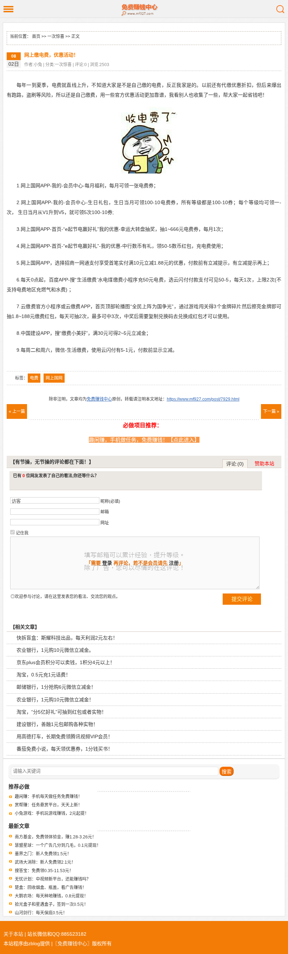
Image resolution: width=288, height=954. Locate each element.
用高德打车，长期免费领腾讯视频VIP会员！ (65, 736)
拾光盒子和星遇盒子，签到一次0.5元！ (51, 904)
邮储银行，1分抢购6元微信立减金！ (56, 687)
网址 (104, 522)
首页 (36, 36)
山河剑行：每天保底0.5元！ (41, 912)
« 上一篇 (17, 411)
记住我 (22, 533)
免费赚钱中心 (144, 9)
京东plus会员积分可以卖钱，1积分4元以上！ (66, 662)
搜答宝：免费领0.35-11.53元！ (44, 870)
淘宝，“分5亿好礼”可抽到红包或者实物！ (61, 712)
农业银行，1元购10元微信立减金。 (55, 650)
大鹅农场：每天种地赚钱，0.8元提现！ (51, 896)
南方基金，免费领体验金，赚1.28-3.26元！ (55, 837)
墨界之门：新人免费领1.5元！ (43, 853)
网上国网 (54, 378)
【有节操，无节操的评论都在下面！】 (52, 462)
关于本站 (13, 934)
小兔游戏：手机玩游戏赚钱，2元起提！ (52, 813)
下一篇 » (271, 411)
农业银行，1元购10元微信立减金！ (55, 699)
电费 (34, 378)
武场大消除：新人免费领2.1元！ (45, 862)
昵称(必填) (110, 501)
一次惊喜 (55, 36)
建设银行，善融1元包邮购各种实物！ (57, 724)
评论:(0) (235, 464)
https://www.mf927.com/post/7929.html (203, 399)
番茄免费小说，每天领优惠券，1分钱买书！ (65, 749)
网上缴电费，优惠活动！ (51, 55)
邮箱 (104, 512)
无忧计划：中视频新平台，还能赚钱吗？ (53, 879)
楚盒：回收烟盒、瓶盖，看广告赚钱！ (50, 887)
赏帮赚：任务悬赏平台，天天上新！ (48, 805)
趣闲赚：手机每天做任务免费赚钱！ (48, 796)
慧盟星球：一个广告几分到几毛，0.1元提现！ (58, 845)
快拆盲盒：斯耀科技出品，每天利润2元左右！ (67, 638)
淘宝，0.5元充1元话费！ (44, 674)
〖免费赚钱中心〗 (72, 943)
